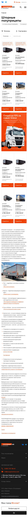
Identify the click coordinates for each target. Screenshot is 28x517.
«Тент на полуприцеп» (8, 286)
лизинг (3, 429)
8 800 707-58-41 (10, 468)
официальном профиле (7, 414)
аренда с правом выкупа (7, 426)
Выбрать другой (14, 508)
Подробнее (5, 73)
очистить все (17, 36)
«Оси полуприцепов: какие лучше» (12, 309)
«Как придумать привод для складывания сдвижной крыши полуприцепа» (13, 302)
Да (14, 513)
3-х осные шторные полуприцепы (10, 24)
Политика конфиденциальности (10, 496)
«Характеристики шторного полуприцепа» (12, 369)
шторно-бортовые (7, 351)
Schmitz (3, 397)
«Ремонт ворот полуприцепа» (10, 294)
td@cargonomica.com (12, 472)
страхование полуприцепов (8, 433)
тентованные (6, 355)
